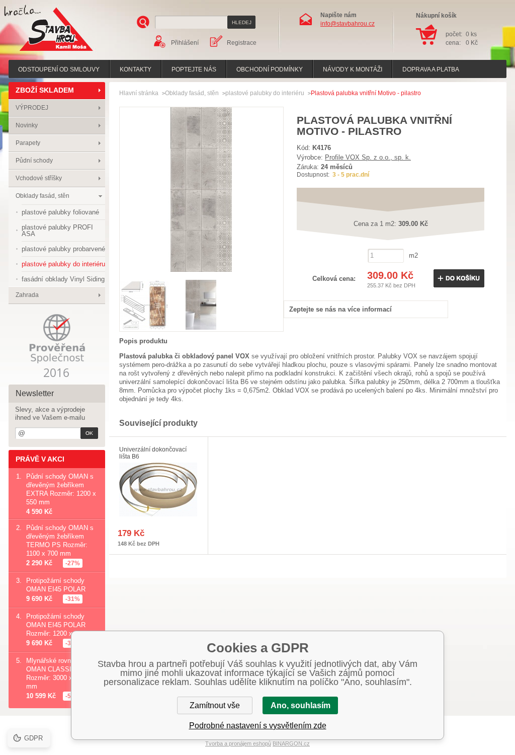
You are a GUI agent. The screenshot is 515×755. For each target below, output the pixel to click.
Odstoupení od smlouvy (59, 69)
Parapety (28, 142)
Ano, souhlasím (300, 705)
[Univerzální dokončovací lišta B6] (158, 489)
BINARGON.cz (291, 743)
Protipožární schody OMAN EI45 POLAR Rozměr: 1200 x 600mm (61, 625)
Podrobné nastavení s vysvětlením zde (257, 725)
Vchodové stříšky (39, 178)
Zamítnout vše (215, 705)
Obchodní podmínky (269, 69)
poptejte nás (193, 69)
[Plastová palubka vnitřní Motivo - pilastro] (201, 269)
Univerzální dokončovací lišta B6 (153, 453)
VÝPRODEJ (32, 107)
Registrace (241, 42)
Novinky (27, 125)
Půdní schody (34, 160)
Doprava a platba (430, 69)
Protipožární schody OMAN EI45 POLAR (55, 585)
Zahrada (27, 294)
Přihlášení (185, 42)
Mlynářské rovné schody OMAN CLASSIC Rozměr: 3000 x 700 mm (62, 673)
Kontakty (135, 69)
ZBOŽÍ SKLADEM (45, 90)
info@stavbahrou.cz (347, 23)
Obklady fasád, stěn (42, 195)
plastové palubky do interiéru (264, 93)
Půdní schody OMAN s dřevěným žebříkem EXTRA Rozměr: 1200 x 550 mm (61, 489)
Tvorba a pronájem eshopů (238, 743)
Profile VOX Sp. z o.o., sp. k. (368, 157)
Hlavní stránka (138, 93)
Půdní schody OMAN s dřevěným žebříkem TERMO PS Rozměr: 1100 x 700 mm (60, 540)
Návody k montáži (352, 69)
